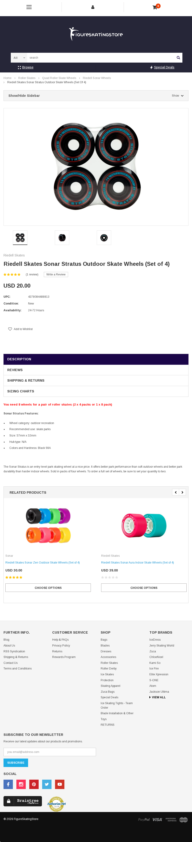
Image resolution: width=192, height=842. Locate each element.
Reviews (15, 370)
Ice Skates (107, 674)
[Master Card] (183, 820)
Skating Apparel (110, 686)
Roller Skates (26, 78)
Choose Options (48, 588)
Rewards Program (64, 657)
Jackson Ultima (159, 691)
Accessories (108, 657)
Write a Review (56, 274)
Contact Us (11, 663)
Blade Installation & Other (117, 713)
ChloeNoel (156, 657)
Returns (57, 651)
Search (178, 58)
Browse (27, 67)
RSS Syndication (14, 651)
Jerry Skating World (161, 645)
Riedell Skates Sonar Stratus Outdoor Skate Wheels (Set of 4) (46, 82)
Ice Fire (154, 668)
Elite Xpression (158, 674)
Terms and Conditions (18, 668)
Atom (152, 686)
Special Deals (164, 67)
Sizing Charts (20, 391)
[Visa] (157, 819)
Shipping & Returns (25, 380)
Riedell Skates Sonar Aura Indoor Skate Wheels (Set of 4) (137, 562)
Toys (104, 719)
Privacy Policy (61, 645)
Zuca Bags (107, 691)
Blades (105, 645)
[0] (155, 7)
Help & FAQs (60, 639)
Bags (104, 639)
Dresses (106, 651)
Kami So (154, 663)
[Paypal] (144, 819)
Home (7, 78)
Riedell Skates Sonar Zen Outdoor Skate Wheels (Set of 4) (42, 562)
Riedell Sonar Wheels (97, 78)
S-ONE (154, 680)
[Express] (171, 819)
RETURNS (107, 724)
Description (19, 359)
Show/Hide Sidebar (93, 96)
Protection (107, 680)
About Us (9, 645)
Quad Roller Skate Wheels (59, 78)
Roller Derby (109, 668)
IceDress (155, 639)
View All (159, 697)
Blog (6, 639)
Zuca (152, 651)
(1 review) (32, 274)
